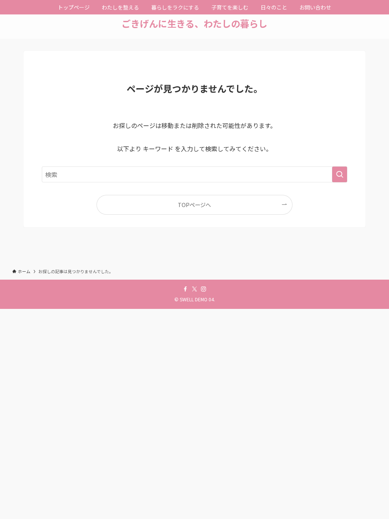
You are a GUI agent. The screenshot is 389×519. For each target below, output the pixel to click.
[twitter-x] (194, 289)
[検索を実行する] (339, 174)
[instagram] (203, 289)
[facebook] (185, 289)
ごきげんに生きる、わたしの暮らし (194, 23)
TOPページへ (194, 205)
